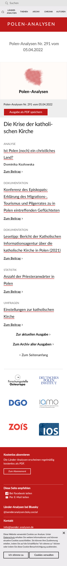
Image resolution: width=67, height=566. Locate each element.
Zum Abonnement (17, 471)
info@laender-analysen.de (19, 527)
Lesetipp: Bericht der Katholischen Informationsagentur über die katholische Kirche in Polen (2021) (32, 243)
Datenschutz (9, 537)
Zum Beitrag (12, 171)
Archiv (36, 12)
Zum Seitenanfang (35, 355)
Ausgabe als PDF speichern (25, 112)
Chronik (48, 12)
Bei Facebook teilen (20, 493)
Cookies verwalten (44, 555)
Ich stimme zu (16, 555)
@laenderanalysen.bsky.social (21, 512)
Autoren (60, 12)
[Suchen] (6, 3)
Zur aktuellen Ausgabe (32, 334)
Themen (24, 12)
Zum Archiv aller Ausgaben (32, 344)
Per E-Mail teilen (19, 497)
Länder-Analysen (11, 11)
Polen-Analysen (31, 24)
